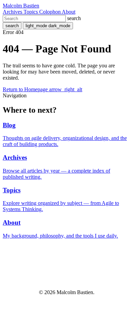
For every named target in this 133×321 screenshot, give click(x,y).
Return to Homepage (42, 89)
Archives (13, 12)
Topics (31, 12)
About (68, 12)
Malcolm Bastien (21, 6)
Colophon (50, 12)
